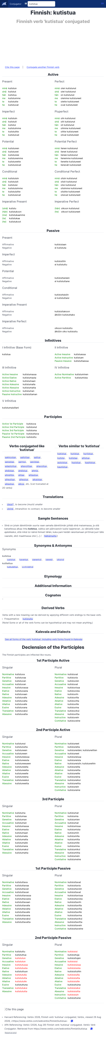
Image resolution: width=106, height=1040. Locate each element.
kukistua (61, 453)
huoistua (76, 462)
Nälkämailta (50, 536)
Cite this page (12, 67)
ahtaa (21, 475)
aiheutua (23, 479)
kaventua (23, 559)
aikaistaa (37, 479)
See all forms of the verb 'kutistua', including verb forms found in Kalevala (43, 639)
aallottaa (24, 457)
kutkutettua (12, 567)
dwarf (10, 504)
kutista (60, 458)
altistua (85, 458)
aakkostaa (10, 457)
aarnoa (22, 461)
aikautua (9, 484)
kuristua (75, 453)
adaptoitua (10, 466)
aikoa (21, 484)
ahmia (35, 470)
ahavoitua (41, 466)
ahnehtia (9, 475)
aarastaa (9, 461)
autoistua (62, 462)
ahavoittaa (26, 466)
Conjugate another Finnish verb (43, 67)
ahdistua (22, 470)
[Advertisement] (53, 43)
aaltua (37, 457)
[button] (102, 4)
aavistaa (34, 461)
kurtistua (88, 453)
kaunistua (62, 466)
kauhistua (90, 462)
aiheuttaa (10, 479)
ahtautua (33, 475)
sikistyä (60, 559)
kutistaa (73, 458)
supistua (11, 559)
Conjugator (15, 3)
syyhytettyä (27, 567)
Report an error (10, 1033)
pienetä (49, 559)
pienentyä (36, 559)
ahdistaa (9, 470)
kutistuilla (28, 618)
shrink (10, 508)
